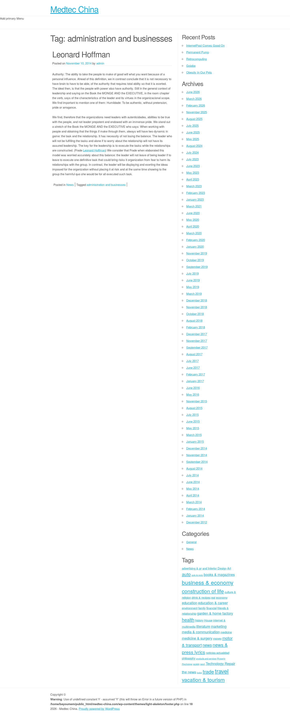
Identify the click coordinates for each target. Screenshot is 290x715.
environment (189, 608)
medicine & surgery (197, 638)
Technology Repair (220, 663)
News (70, 185)
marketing (218, 626)
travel (222, 671)
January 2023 (195, 199)
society (196, 664)
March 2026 (194, 98)
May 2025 (192, 139)
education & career (213, 602)
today (199, 672)
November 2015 (196, 401)
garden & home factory (215, 613)
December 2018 (196, 300)
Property (221, 658)
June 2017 (193, 367)
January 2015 (195, 441)
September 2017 (197, 347)
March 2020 (194, 233)
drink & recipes (201, 597)
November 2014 (196, 455)
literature (203, 626)
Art (229, 568)
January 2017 (195, 381)
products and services (206, 658)
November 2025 (196, 112)
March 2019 (194, 293)
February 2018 (195, 327)
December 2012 (196, 522)
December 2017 (196, 334)
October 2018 (195, 314)
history (199, 620)
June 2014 (193, 482)
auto (186, 574)
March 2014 (194, 502)
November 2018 (196, 307)
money (217, 638)
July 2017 (192, 361)
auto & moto (197, 575)
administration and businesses (106, 185)
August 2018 (194, 320)
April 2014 (192, 495)
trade (208, 671)
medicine (226, 632)
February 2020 (195, 240)
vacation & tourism (203, 679)
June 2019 (193, 280)
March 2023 (194, 186)
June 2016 (193, 388)
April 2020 (192, 226)
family (202, 608)
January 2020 (195, 246)
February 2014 (195, 509)
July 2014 (192, 475)
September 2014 (197, 462)
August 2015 (194, 408)
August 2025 (194, 119)
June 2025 (193, 132)
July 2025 (192, 125)
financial (211, 608)
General (191, 542)
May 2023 (192, 172)
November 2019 (196, 253)
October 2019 (195, 260)
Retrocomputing (196, 59)
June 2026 (193, 92)
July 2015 (192, 414)
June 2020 (193, 213)
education (189, 602)
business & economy (207, 582)
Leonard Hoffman (81, 54)
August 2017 (194, 354)
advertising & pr (192, 568)
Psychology (187, 664)
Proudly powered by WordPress (99, 708)
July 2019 (192, 273)
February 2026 (195, 105)
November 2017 (196, 341)
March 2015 (194, 435)
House (208, 620)
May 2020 (192, 220)
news (207, 645)
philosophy (188, 658)
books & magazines (219, 574)
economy (221, 597)
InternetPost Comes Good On (205, 45)
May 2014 (192, 488)
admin (100, 63)
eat (213, 597)
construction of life (203, 591)
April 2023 (192, 179)
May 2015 (192, 428)
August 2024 (194, 146)
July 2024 (192, 152)
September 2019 (197, 267)
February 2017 (195, 374)
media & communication (201, 631)
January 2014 (195, 515)
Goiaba (191, 65)
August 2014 (194, 468)
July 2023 (192, 159)
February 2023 (195, 193)
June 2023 (193, 166)
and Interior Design (214, 568)
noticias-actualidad (217, 653)
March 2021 (194, 206)
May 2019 (192, 287)
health (188, 619)
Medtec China (74, 9)
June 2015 (193, 421)
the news (189, 671)
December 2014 (196, 448)
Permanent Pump (197, 52)
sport (202, 664)
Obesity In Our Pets (199, 72)
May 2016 (192, 394)
